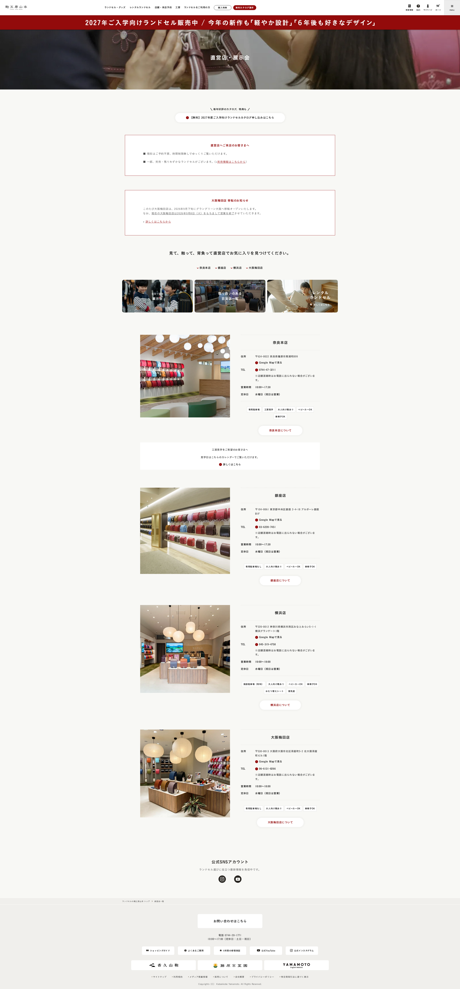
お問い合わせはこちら (230, 921)
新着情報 (409, 10)
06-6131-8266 (267, 768)
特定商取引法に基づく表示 (295, 977)
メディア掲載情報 (199, 977)
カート (438, 10)
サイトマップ (160, 977)
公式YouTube (268, 950)
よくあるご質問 (196, 950)
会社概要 (239, 977)
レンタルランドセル (140, 7)
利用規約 (178, 977)
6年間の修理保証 (231, 950)
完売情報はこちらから (231, 161)
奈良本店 (205, 267)
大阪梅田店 (256, 267)
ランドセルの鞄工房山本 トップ (136, 901)
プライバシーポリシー (262, 977)
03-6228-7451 (267, 527)
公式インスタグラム (304, 950)
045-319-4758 (267, 644)
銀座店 (222, 267)
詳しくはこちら (232, 464)
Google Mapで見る (270, 362)
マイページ (427, 10)
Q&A (418, 10)
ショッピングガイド (160, 950)
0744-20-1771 (233, 935)
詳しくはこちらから (158, 221)
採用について (221, 977)
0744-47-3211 (267, 370)
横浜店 (237, 267)
